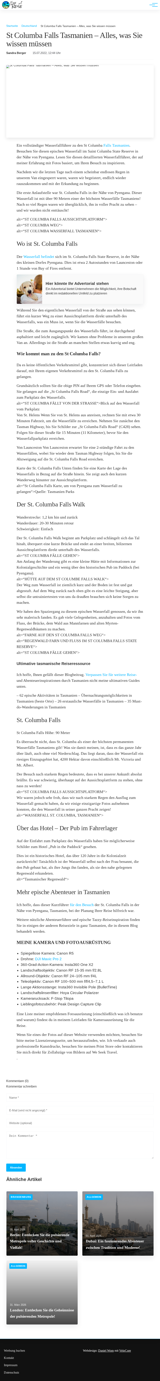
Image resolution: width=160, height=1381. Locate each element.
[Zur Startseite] (12, 7)
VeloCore (125, 1350)
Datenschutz (11, 1372)
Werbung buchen (14, 1350)
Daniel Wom (106, 1350)
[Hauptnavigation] (152, 5)
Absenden (16, 1167)
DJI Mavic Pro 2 (48, 959)
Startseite (12, 25)
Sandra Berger (16, 53)
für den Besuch (82, 905)
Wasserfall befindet (38, 256)
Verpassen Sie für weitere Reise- (111, 674)
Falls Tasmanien (116, 145)
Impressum (10, 1365)
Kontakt (9, 1357)
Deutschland (29, 25)
